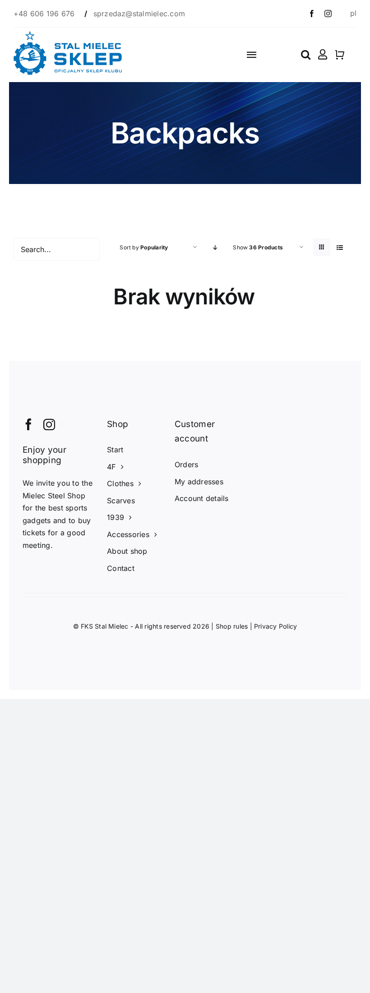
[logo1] (68, 34)
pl (353, 13)
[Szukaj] (305, 54)
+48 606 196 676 (45, 13)
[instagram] (328, 13)
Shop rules (232, 626)
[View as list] (339, 247)
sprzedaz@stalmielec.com (139, 13)
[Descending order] (215, 247)
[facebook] (311, 13)
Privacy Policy (275, 626)
